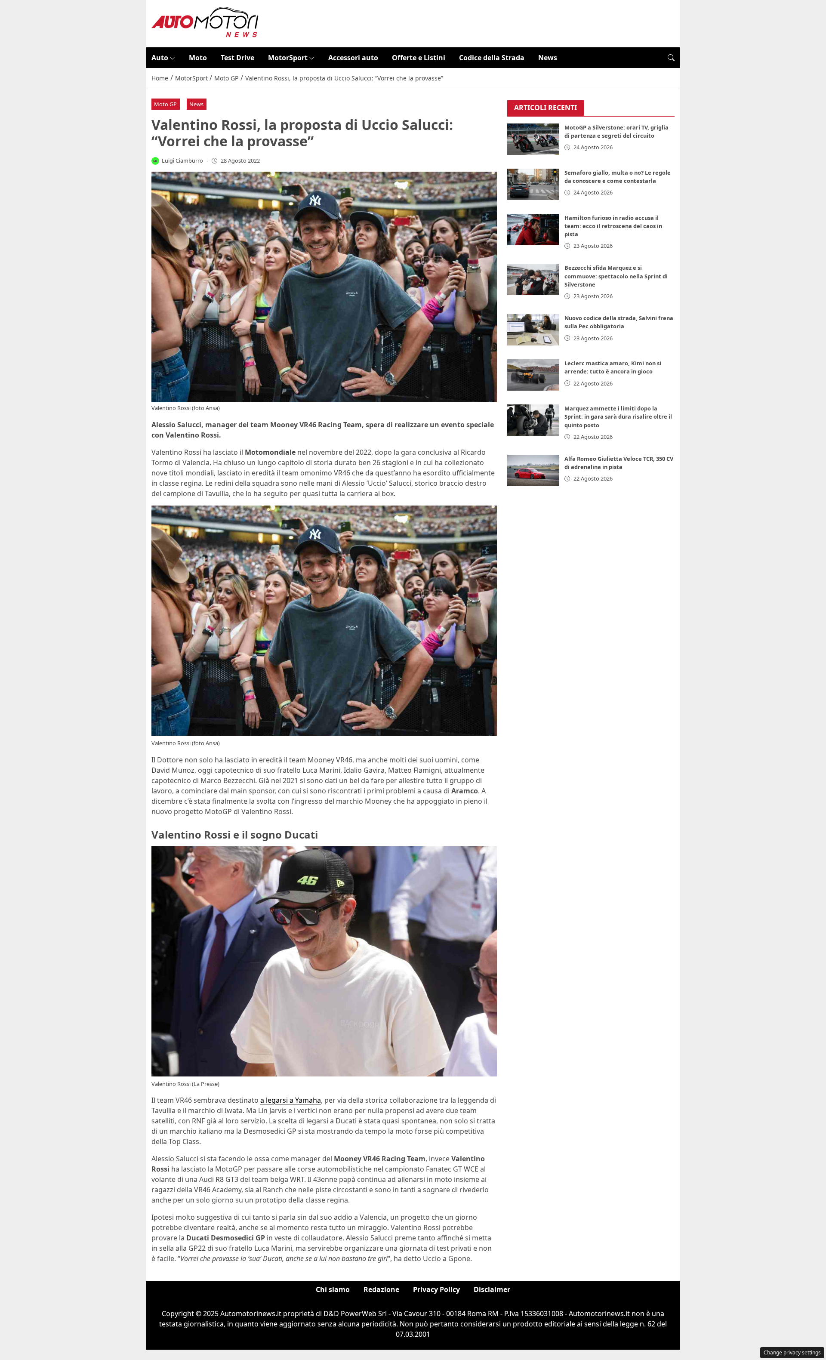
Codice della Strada (491, 57)
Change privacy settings (792, 1352)
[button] (671, 57)
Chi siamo (333, 1289)
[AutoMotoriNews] (205, 23)
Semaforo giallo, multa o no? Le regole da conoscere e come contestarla (617, 177)
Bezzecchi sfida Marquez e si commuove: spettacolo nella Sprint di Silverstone (616, 276)
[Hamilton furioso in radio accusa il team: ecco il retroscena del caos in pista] (533, 229)
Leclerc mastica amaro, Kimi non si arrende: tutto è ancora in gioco (612, 367)
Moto (198, 57)
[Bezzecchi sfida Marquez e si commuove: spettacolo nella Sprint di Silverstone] (533, 279)
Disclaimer (492, 1289)
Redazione (381, 1289)
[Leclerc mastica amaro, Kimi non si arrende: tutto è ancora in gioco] (533, 375)
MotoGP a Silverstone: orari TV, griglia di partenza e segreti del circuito (616, 131)
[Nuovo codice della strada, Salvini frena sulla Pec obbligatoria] (533, 329)
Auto (159, 57)
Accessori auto (353, 57)
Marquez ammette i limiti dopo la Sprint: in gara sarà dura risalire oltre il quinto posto (618, 416)
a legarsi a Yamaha (290, 1100)
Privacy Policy (436, 1289)
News (547, 57)
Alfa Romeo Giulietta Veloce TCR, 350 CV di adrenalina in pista (618, 463)
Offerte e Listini (418, 57)
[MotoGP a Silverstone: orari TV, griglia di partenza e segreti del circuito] (533, 139)
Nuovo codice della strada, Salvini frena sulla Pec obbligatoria (618, 322)
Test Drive (237, 57)
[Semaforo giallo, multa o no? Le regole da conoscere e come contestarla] (533, 184)
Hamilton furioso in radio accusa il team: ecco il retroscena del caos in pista (613, 226)
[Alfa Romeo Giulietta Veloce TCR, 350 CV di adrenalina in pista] (533, 470)
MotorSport (288, 57)
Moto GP (165, 104)
